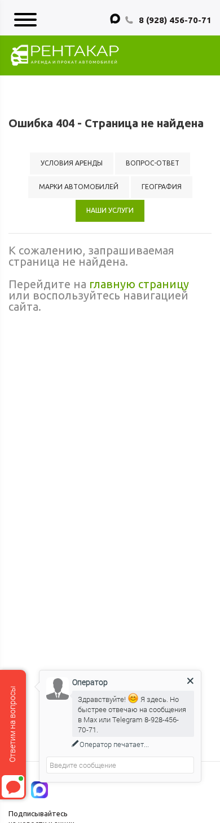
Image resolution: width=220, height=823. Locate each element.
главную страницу (139, 284)
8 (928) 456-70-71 (175, 20)
